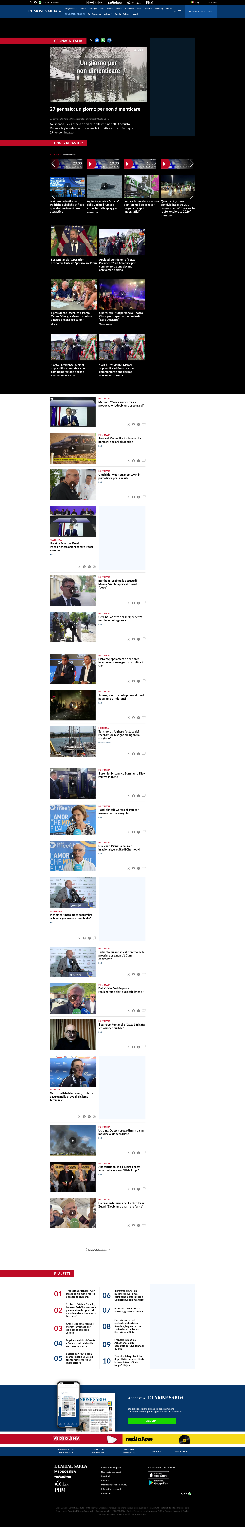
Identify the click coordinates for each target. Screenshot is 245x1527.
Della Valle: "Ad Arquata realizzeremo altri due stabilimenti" (121, 990)
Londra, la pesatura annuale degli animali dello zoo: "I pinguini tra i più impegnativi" (141, 206)
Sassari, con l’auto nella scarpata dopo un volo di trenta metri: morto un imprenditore (79, 1358)
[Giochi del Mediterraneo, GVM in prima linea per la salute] (73, 484)
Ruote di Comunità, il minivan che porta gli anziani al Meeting (119, 440)
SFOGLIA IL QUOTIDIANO (201, 11)
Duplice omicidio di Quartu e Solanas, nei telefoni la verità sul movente (81, 1343)
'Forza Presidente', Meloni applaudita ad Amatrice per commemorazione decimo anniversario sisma (68, 370)
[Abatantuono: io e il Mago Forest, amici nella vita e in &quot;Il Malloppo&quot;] (73, 1177)
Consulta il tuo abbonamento (65, 1451)
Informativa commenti (111, 1489)
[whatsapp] (40, 2)
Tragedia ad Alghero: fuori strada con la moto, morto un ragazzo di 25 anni (80, 1293)
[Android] (169, 1482)
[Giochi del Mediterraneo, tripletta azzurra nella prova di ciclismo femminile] (73, 1071)
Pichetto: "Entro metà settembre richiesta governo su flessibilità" (71, 916)
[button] (91, 40)
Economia (129, 8)
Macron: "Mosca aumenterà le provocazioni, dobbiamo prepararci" (121, 403)
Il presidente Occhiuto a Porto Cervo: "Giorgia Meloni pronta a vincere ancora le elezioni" (71, 316)
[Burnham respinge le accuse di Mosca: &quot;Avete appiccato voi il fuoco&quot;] (73, 590)
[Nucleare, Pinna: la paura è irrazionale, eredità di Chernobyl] (73, 856)
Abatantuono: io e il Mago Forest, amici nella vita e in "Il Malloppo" (119, 1168)
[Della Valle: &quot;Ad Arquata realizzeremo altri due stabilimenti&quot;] (73, 998)
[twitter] (31, 2)
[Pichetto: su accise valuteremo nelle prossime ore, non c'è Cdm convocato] (73, 962)
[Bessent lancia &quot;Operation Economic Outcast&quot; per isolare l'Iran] (74, 241)
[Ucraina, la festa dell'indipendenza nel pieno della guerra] (73, 627)
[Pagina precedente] (109, 1250)
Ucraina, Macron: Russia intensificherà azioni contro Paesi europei (71, 547)
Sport (139, 8)
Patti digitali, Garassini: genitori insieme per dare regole (118, 811)
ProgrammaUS (71, 8)
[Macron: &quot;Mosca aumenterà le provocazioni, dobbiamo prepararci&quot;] (73, 412)
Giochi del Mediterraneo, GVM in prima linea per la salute (119, 476)
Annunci (148, 8)
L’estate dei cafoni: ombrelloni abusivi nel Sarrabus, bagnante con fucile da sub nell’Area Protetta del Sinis (127, 1326)
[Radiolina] (115, 2)
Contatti (105, 1480)
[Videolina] (94, 2)
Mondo (110, 8)
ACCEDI (212, 2)
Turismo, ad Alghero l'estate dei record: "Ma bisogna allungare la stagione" (119, 735)
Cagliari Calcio (122, 14)
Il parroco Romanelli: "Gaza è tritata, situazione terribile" (121, 1026)
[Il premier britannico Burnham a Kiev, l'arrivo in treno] (73, 783)
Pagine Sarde (181, 1451)
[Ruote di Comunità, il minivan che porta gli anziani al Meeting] (73, 448)
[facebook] (35, 2)
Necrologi (159, 8)
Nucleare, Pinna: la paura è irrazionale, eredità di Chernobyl (119, 847)
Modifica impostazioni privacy (114, 1484)
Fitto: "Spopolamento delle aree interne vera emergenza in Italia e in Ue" (121, 662)
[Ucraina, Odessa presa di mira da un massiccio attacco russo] (73, 1140)
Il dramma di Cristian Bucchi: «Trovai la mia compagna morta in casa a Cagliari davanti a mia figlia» (129, 1295)
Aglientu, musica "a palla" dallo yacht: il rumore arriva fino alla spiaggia (103, 205)
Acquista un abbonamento (97, 1451)
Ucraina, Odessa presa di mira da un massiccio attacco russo (121, 1132)
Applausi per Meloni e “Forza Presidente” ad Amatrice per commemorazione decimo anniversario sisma (117, 265)
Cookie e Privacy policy (111, 1467)
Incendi (134, 14)
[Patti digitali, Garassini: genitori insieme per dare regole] (73, 820)
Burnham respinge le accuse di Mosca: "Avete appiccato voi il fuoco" (117, 584)
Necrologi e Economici (111, 1472)
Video (83, 8)
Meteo (169, 8)
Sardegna (92, 8)
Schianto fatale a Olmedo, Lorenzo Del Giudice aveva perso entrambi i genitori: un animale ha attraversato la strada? (81, 1310)
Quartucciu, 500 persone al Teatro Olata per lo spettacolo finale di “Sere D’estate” (121, 316)
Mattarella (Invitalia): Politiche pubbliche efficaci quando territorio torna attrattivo (67, 206)
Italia (102, 8)
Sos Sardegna (94, 14)
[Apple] (169, 1474)
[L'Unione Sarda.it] (44, 11)
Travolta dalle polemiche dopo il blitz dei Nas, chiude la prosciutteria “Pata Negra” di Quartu (129, 1361)
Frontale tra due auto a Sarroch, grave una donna (128, 1310)
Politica (119, 8)
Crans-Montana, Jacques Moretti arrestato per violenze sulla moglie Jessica (80, 1328)
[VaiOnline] (134, 2)
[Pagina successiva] (86, 1250)
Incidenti (108, 14)
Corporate (105, 1493)
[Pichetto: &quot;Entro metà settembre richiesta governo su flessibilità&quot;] (73, 892)
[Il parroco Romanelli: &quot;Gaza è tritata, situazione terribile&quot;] (73, 1034)
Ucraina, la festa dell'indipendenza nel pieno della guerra (120, 618)
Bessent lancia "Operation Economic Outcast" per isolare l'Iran (74, 261)
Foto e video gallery (68, 142)
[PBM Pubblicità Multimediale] (149, 2)
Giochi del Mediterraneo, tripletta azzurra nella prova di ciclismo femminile (71, 1096)
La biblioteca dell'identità (129, 1451)
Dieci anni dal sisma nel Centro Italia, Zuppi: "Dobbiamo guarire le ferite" (121, 1204)
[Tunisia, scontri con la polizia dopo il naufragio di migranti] (73, 705)
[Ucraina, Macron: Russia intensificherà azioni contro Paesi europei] (73, 521)
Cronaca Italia (68, 41)
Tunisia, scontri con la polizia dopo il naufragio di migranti (121, 696)
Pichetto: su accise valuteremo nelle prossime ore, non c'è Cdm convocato (121, 955)
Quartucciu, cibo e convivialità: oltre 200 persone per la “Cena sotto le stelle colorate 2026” (178, 206)
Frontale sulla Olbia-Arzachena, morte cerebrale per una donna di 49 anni (129, 1344)
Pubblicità (105, 1476)
